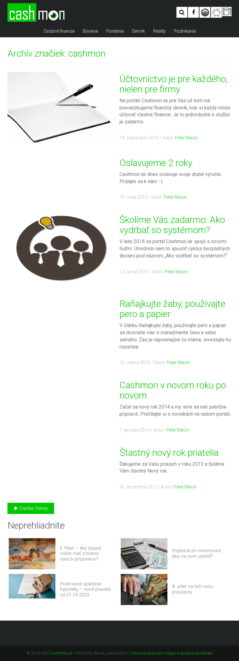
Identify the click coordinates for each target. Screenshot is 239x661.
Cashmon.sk (61, 653)
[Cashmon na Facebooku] (193, 12)
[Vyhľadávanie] (181, 12)
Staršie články (33, 508)
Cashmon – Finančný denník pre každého (35, 12)
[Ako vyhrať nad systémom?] (204, 12)
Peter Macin (186, 137)
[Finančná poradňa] (216, 12)
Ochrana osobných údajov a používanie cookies (171, 653)
